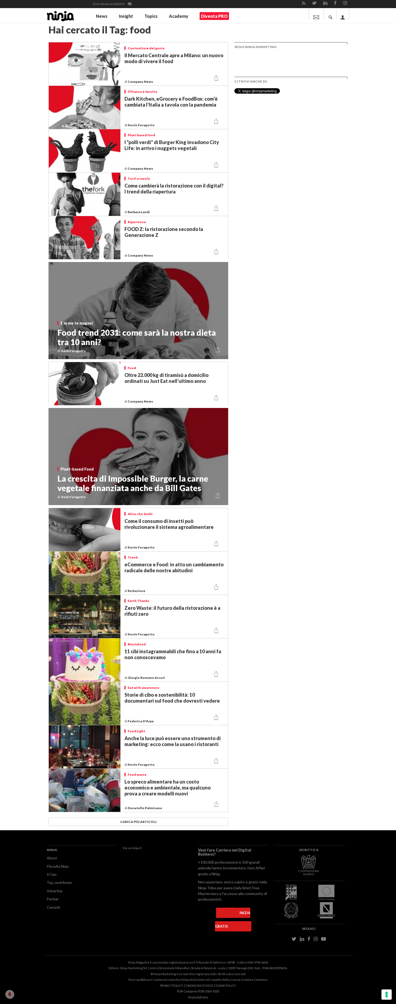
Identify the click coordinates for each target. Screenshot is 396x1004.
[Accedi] (342, 14)
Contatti (53, 907)
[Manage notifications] (9, 994)
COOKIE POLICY (225, 985)
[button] (216, 78)
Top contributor (59, 882)
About (52, 858)
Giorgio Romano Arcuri (146, 678)
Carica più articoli (138, 822)
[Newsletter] (316, 14)
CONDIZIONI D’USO (197, 985)
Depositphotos (198, 997)
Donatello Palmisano (145, 808)
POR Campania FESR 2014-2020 (198, 991)
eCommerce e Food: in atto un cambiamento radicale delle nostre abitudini (174, 567)
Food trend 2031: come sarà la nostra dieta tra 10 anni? (136, 337)
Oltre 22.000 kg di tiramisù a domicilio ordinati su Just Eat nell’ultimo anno (166, 378)
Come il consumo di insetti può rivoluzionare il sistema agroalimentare (169, 524)
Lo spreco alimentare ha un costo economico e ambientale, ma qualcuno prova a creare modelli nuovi (167, 788)
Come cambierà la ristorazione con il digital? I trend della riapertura (173, 189)
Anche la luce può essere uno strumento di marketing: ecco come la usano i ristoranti (172, 741)
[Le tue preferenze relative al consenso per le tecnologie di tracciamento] (386, 994)
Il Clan (52, 874)
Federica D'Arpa (141, 721)
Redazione (137, 591)
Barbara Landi (139, 212)
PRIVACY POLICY (171, 985)
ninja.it (136, 848)
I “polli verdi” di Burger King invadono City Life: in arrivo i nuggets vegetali (171, 145)
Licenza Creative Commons (249, 979)
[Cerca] (330, 14)
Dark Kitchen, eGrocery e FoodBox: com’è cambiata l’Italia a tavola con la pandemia (171, 102)
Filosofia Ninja (58, 866)
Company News (141, 82)
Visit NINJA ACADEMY (109, 4)
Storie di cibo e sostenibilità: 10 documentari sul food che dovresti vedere (172, 698)
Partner (53, 899)
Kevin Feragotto (141, 125)
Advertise (54, 891)
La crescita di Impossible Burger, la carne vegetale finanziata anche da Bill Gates (132, 483)
